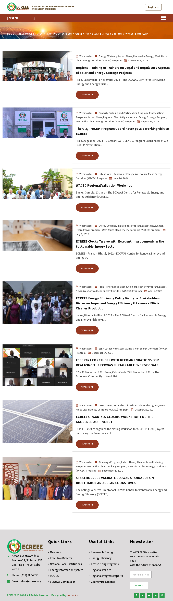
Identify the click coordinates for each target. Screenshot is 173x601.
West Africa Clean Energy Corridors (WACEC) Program (105, 121)
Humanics (72, 595)
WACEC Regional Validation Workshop (104, 185)
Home (10, 33)
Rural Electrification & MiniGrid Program (136, 405)
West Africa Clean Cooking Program (106, 466)
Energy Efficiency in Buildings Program (119, 226)
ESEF (101, 349)
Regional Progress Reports (107, 576)
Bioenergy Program (109, 462)
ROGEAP (55, 576)
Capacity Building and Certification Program (123, 113)
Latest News (125, 56)
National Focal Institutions (66, 564)
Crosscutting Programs (105, 564)
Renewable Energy (31, 33)
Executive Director (61, 558)
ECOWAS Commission (63, 582)
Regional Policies (101, 570)
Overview (55, 552)
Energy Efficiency (107, 56)
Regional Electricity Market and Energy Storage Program (134, 117)
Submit (139, 585)
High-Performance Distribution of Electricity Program (128, 287)
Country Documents (103, 582)
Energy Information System (66, 570)
